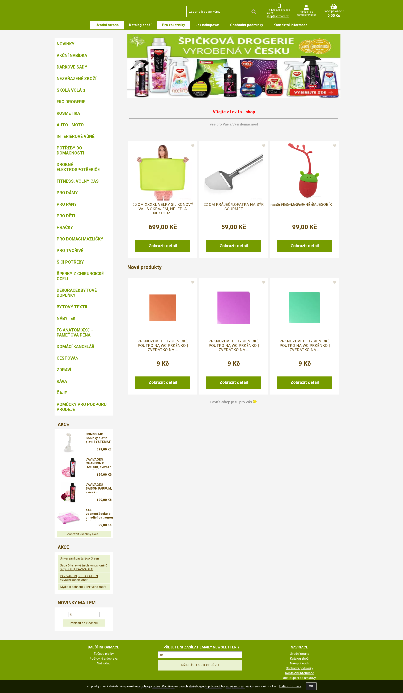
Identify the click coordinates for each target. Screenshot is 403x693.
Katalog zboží (140, 25)
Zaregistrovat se (306, 14)
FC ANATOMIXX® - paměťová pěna (75, 332)
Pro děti (66, 215)
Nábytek (66, 318)
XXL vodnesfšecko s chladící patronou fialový (99, 514)
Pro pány (67, 204)
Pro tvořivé (70, 250)
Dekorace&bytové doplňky (77, 293)
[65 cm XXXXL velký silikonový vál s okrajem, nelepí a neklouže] (162, 171)
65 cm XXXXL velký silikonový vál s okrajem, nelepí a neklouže (162, 208)
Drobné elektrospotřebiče (78, 167)
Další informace (290, 686)
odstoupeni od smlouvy (299, 678)
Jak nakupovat (207, 25)
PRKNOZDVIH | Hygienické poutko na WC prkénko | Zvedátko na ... (162, 345)
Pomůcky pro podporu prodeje (82, 407)
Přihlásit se (306, 11)
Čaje (62, 392)
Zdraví (64, 369)
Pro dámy (67, 192)
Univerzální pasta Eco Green (79, 558)
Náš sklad (103, 663)
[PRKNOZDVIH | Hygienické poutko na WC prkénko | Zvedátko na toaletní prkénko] (162, 307)
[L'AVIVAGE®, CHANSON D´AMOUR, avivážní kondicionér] (68, 467)
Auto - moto (70, 124)
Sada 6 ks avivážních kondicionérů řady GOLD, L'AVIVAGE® (83, 567)
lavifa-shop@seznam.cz (278, 14)
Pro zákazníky (173, 25)
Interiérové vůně (75, 136)
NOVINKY (66, 43)
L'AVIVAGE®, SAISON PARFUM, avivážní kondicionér (99, 489)
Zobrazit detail (163, 245)
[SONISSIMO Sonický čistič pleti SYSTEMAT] (68, 442)
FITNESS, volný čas (78, 181)
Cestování (68, 358)
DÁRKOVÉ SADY (72, 67)
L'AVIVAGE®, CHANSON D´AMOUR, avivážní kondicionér (99, 464)
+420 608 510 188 (279, 9)
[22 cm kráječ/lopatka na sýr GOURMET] (233, 171)
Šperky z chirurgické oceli (80, 276)
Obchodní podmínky (246, 25)
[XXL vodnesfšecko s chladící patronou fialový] (68, 518)
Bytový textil (72, 306)
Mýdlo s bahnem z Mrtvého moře (83, 587)
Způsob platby (104, 654)
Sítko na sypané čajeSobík (304, 204)
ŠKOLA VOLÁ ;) (71, 90)
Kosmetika (68, 113)
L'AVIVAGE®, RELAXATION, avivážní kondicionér (79, 578)
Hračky (65, 227)
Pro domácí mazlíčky (80, 239)
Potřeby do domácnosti (70, 150)
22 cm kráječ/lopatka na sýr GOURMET (234, 206)
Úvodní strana (107, 25)
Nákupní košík (299, 663)
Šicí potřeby (70, 262)
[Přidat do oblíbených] (193, 146)
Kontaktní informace (290, 25)
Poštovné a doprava (103, 658)
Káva (62, 381)
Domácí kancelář (75, 346)
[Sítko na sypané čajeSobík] (304, 171)
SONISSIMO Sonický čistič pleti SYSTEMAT (98, 438)
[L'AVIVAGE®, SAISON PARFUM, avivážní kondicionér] (68, 492)
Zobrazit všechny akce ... (84, 534)
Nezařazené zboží (76, 78)
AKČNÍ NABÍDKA (72, 55)
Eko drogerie (71, 101)
